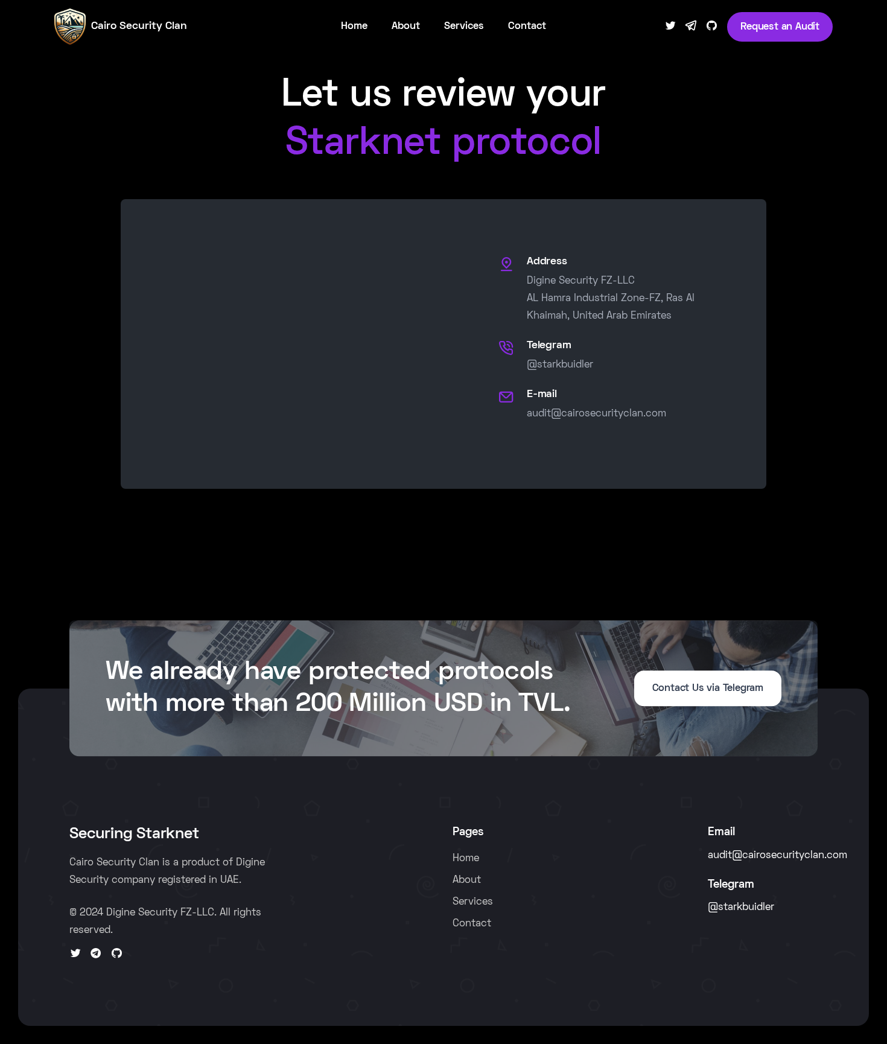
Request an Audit (779, 27)
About (406, 26)
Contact (527, 26)
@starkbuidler (560, 365)
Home (354, 26)
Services (464, 26)
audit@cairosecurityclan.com (596, 414)
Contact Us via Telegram (707, 688)
